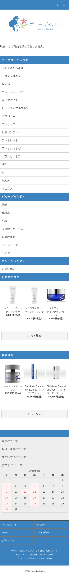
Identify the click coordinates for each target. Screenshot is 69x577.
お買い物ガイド (11, 269)
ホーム (14, 551)
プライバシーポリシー (26, 558)
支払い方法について (28, 551)
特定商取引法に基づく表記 (41, 554)
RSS (43, 558)
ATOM (49, 558)
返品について (21, 554)
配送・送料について (49, 551)
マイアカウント (9, 524)
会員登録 (40, 524)
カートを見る (42, 532)
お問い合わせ (8, 540)
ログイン (6, 532)
